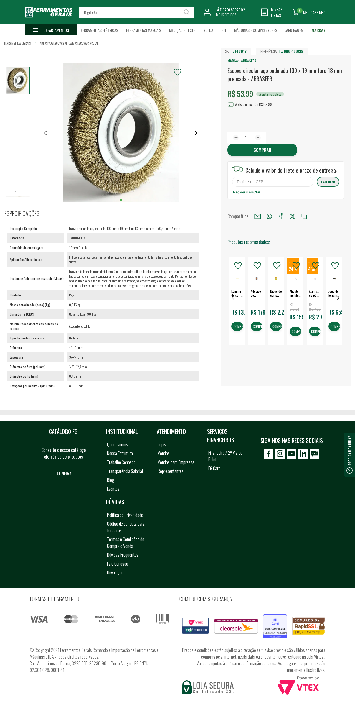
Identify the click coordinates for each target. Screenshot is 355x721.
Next (338, 298)
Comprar (262, 150)
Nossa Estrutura (120, 453)
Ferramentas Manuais (143, 30)
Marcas (318, 30)
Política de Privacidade (125, 515)
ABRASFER (248, 60)
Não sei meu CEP (246, 192)
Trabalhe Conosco (121, 462)
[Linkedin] (303, 454)
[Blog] (315, 454)
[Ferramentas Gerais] (48, 20)
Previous (233, 298)
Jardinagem (294, 30)
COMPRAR (238, 326)
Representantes (171, 471)
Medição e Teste (182, 30)
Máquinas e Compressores (255, 30)
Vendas (164, 453)
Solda (208, 30)
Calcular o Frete (272, 182)
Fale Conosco (117, 563)
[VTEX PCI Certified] (195, 621)
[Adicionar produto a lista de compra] (177, 72)
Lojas (162, 444)
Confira (64, 473)
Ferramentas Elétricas (99, 30)
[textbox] (136, 12)
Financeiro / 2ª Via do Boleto (225, 456)
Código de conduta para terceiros (126, 527)
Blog (110, 480)
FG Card (214, 468)
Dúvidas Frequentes (122, 554)
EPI (224, 30)
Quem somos (117, 444)
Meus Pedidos (226, 14)
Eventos (113, 488)
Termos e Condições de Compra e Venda (125, 542)
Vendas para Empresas (176, 462)
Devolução (115, 572)
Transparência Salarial (125, 471)
